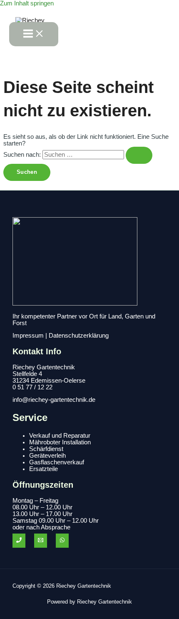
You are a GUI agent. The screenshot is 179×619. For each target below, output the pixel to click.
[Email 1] (40, 541)
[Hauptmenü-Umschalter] (33, 34)
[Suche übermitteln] (139, 155)
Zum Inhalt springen (27, 3)
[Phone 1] (18, 541)
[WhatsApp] (62, 541)
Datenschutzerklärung (79, 335)
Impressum (28, 335)
